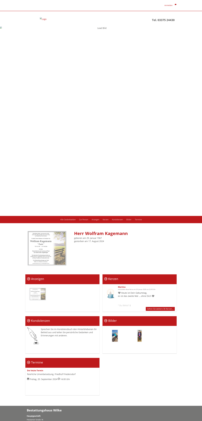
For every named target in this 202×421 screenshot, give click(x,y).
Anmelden (168, 5)
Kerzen (105, 219)
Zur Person (83, 219)
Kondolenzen (117, 219)
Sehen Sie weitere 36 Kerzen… (160, 309)
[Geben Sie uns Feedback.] (175, 5)
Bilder (128, 219)
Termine (138, 219)
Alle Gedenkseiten (68, 219)
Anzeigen (95, 219)
